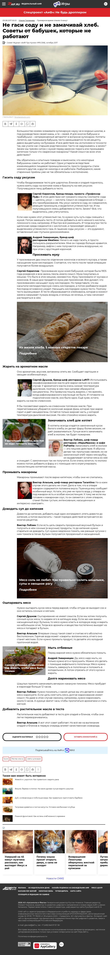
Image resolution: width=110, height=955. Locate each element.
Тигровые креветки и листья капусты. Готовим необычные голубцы (45, 807)
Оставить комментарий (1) (85, 737)
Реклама (22, 888)
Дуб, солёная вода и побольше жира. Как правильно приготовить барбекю (48, 798)
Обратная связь (46, 891)
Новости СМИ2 (55, 878)
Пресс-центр (96, 888)
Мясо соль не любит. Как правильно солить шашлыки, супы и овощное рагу (61, 581)
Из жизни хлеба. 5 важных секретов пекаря (53, 347)
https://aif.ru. (83, 932)
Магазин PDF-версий (27, 891)
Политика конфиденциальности (32, 936)
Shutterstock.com (22, 117)
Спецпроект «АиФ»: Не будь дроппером (55, 12)
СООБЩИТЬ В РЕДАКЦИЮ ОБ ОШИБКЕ (33, 894)
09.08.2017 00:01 (9, 20)
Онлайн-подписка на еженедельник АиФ (70, 888)
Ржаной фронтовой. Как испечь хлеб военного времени (40, 816)
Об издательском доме (39, 888)
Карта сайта (75, 891)
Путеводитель (61, 891)
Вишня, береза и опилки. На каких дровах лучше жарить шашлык (44, 789)
